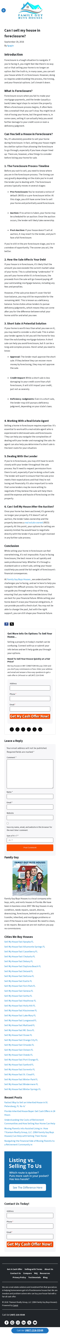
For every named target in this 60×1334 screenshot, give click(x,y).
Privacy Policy (19, 1277)
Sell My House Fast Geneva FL (18, 991)
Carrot (15, 1305)
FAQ (36, 1273)
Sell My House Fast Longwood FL (20, 1020)
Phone (13, 694)
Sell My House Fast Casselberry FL (21, 951)
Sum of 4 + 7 (12, 835)
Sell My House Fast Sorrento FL (19, 1069)
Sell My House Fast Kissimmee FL (20, 1010)
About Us (49, 1269)
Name (10, 792)
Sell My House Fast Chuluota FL (19, 956)
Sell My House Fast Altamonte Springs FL (24, 946)
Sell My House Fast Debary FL (18, 961)
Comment (11, 757)
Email (12, 704)
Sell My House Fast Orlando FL (19, 1045)
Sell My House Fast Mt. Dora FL (19, 1030)
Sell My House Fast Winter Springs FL (22, 1089)
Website (10, 813)
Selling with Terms (33, 1269)
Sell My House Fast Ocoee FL (18, 1035)
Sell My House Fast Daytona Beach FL (22, 966)
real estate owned (34, 522)
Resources (45, 1273)
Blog (45, 1277)
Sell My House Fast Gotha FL (18, 996)
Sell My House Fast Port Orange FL (21, 1059)
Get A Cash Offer (14, 1269)
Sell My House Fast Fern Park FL (19, 986)
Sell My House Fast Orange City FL (21, 1040)
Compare (27, 1273)
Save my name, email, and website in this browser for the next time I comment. (29, 829)
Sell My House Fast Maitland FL (19, 1025)
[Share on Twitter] (12, 624)
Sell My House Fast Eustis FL (18, 981)
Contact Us (15, 1273)
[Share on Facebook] (6, 624)
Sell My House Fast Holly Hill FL (19, 1005)
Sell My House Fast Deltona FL (19, 976)
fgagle (10, 45)
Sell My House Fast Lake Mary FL (20, 1015)
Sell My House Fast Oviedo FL (18, 1055)
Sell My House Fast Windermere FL (21, 1084)
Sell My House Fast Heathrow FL (20, 1000)
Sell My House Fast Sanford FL (19, 1064)
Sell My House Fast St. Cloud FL (19, 1074)
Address (13, 683)
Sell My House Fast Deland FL (18, 971)
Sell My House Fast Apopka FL (18, 941)
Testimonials (34, 1277)
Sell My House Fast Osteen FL (18, 1050)
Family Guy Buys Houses (19, 579)
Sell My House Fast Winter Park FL (21, 1079)
